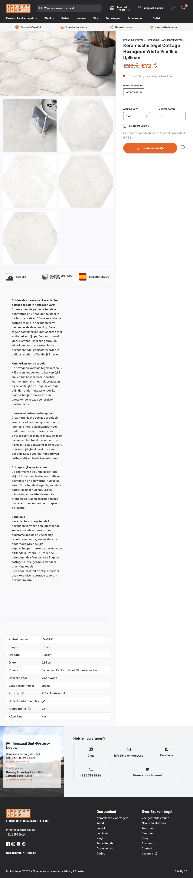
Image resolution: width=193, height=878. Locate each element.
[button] (182, 147)
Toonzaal (147, 828)
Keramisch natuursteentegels (166, 40)
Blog (145, 838)
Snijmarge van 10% (139, 126)
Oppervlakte (130, 109)
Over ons (147, 833)
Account (147, 843)
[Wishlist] (172, 8)
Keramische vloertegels (112, 818)
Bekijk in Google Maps (16, 761)
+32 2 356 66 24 (16, 834)
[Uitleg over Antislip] (22, 693)
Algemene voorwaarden (47, 871)
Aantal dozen (167, 109)
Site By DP (181, 871)
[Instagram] (13, 843)
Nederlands (13, 852)
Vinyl (99, 838)
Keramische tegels (134, 40)
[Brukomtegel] (18, 8)
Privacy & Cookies (74, 871)
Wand (100, 823)
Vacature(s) (149, 853)
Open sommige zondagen (17, 779)
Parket (100, 828)
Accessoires (104, 848)
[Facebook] (8, 843)
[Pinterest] (24, 843)
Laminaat (102, 833)
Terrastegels (104, 843)
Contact (147, 848)
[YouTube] (18, 843)
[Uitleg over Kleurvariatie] (29, 708)
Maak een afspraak (154, 823)
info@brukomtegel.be (20, 829)
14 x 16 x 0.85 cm (134, 92)
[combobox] (69, 8)
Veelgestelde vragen (155, 818)
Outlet (100, 853)
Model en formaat (133, 85)
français (30, 852)
